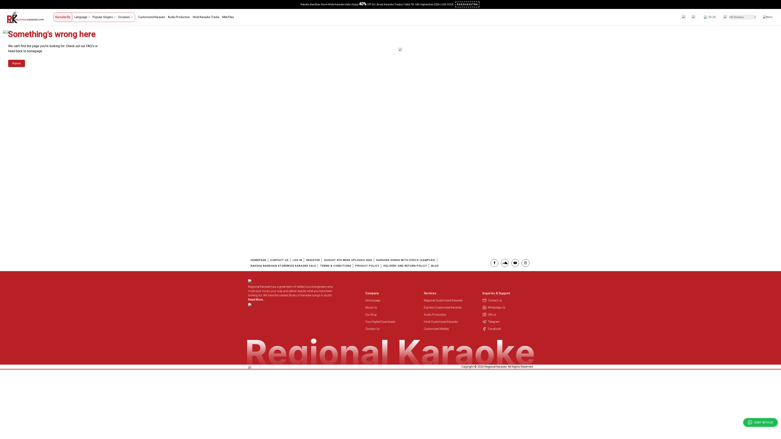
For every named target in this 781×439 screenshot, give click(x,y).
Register (313, 260)
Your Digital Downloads (380, 321)
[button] (760, 422)
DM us (492, 314)
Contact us (495, 300)
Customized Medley (436, 328)
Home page (372, 300)
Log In (297, 260)
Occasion (124, 17)
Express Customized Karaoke (443, 307)
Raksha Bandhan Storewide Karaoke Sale (283, 265)
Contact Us (279, 260)
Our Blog (370, 314)
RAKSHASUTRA (467, 4)
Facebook (494, 328)
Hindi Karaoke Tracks (206, 17)
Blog (435, 265)
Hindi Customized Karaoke (441, 321)
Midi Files (228, 17)
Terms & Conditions (335, 265)
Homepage (258, 260)
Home (16, 63)
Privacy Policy (367, 265)
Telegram (494, 321)
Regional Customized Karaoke (443, 300)
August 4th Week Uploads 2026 (348, 260)
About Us (371, 307)
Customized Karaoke (151, 17)
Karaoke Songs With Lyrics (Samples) (405, 260)
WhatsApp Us (496, 307)
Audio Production (179, 17)
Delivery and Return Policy (405, 265)
